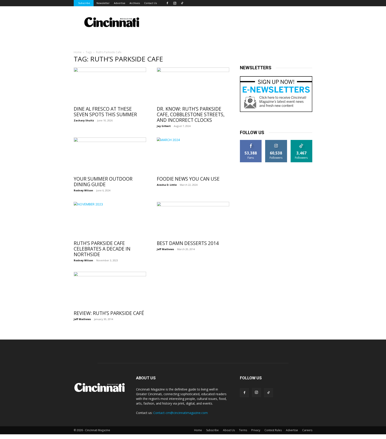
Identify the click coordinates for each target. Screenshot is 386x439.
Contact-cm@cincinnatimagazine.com (180, 413)
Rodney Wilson (83, 190)
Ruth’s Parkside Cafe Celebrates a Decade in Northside (102, 248)
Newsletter (103, 3)
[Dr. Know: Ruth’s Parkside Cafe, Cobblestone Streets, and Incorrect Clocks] (193, 85)
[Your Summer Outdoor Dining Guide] (110, 155)
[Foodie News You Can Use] (193, 155)
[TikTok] (182, 3)
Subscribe (84, 3)
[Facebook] (167, 3)
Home (78, 52)
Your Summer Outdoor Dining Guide (103, 182)
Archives (135, 3)
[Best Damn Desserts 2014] (193, 220)
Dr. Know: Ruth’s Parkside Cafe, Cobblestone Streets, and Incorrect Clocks (190, 114)
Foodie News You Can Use (188, 179)
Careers (307, 430)
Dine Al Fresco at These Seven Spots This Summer (105, 112)
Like (251, 141)
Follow (276, 141)
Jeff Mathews (165, 249)
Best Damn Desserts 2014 (188, 243)
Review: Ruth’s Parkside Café (109, 313)
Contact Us (150, 3)
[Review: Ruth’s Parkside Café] (110, 290)
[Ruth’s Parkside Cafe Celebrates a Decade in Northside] (110, 220)
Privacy (255, 430)
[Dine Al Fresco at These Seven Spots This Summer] (110, 85)
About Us (229, 430)
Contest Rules (273, 430)
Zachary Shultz (84, 120)
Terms (243, 430)
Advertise (119, 3)
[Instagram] (174, 3)
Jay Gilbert (164, 126)
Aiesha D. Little (167, 184)
